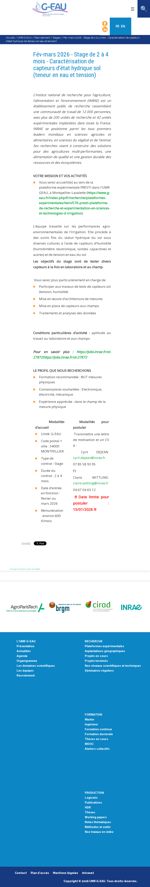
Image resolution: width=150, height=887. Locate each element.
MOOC (89, 744)
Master (89, 719)
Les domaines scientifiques (36, 665)
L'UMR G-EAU (26, 641)
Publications (93, 802)
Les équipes (25, 670)
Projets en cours (96, 656)
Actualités (24, 651)
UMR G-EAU (24, 37)
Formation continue (98, 729)
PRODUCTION (94, 792)
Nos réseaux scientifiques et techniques (113, 665)
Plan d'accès (40, 872)
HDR (88, 807)
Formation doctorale (99, 734)
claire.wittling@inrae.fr (90, 483)
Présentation (25, 646)
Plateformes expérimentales (104, 646)
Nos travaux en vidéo (99, 832)
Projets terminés (96, 660)
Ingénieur (91, 724)
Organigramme (27, 660)
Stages (57, 37)
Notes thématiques (98, 822)
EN (123, 26)
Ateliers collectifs (97, 748)
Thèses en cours (96, 739)
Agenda (22, 656)
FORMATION (93, 714)
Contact (21, 872)
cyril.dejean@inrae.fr (89, 457)
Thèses (90, 812)
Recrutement (42, 37)
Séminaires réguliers (99, 670)
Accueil (10, 37)
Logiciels (91, 797)
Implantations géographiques (105, 651)
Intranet (88, 872)
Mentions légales (65, 872)
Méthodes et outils (98, 827)
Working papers (96, 817)
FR (118, 26)
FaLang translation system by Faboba (25, 569)
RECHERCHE (94, 641)
